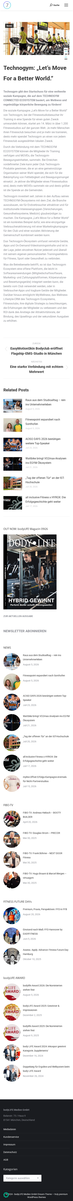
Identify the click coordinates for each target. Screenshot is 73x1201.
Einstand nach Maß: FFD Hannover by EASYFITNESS (42, 931)
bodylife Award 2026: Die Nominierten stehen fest (42, 987)
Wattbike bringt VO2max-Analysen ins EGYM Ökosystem (45, 460)
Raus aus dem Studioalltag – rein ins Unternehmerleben (45, 402)
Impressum (9, 1144)
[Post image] (12, 405)
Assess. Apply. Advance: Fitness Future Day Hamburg (45, 951)
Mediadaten (9, 1129)
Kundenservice (11, 1137)
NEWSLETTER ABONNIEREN (24, 631)
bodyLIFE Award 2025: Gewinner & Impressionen (41, 1007)
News (9, 26)
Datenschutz (10, 1152)
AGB (5, 1159)
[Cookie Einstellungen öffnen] (6, 1196)
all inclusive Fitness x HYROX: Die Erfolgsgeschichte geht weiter (45, 499)
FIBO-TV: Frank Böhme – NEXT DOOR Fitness (42, 855)
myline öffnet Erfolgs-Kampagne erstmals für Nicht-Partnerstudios (45, 779)
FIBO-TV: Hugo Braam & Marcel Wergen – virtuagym (44, 875)
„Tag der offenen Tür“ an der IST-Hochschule (44, 480)
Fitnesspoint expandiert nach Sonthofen (42, 422)
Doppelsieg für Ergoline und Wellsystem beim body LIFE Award (46, 1068)
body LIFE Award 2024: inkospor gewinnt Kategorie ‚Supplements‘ (44, 1048)
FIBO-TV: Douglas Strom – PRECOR (41, 833)
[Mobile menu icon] (66, 5)
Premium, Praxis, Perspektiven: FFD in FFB (45, 909)
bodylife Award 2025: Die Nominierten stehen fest (42, 1028)
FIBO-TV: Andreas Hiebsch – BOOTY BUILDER (42, 814)
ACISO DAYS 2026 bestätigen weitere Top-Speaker (43, 441)
